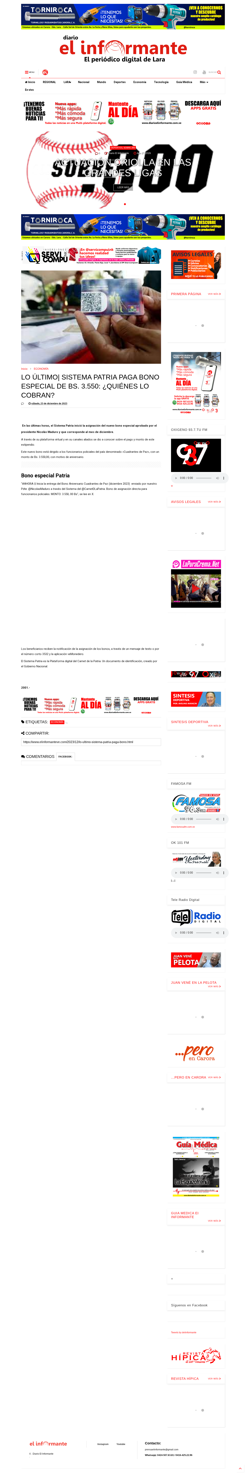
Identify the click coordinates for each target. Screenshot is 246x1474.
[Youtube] (204, 72)
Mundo (101, 82)
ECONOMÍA (41, 368)
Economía (139, 82)
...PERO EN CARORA (188, 1077)
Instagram (103, 1444)
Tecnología (161, 82)
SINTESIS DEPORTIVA (189, 722)
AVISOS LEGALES (186, 502)
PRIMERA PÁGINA (186, 294)
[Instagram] (195, 72)
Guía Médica (184, 82)
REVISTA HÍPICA (185, 1379)
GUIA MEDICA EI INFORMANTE (185, 1215)
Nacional (83, 82)
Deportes (120, 82)
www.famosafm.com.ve (183, 827)
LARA (67, 82)
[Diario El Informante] (45, 73)
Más (202, 82)
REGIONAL (49, 82)
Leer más (123, 187)
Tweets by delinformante (183, 1332)
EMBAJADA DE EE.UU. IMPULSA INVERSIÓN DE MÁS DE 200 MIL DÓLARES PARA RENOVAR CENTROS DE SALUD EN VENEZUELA (123, 151)
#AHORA (27, 483)
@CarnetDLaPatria (93, 489)
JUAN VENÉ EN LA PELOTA (194, 983)
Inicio (31, 82)
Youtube (120, 1444)
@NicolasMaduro (39, 489)
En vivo (29, 89)
